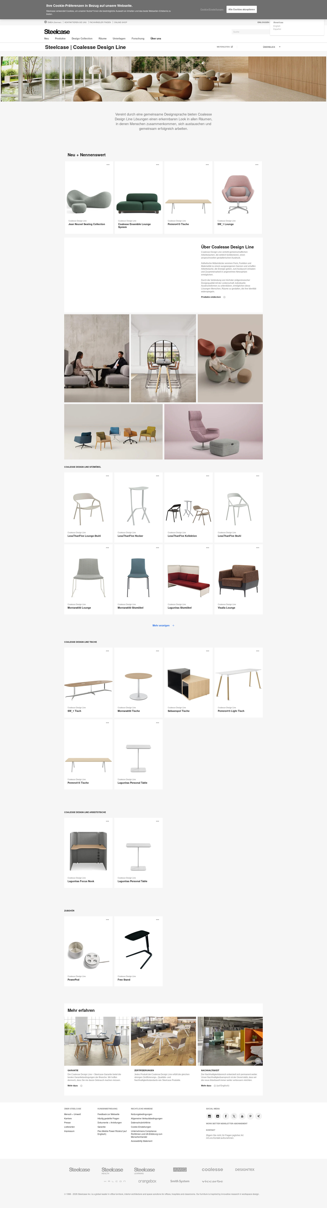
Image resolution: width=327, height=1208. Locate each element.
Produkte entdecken (211, 297)
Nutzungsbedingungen (141, 1114)
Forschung (138, 38)
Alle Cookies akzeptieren (241, 9)
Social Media (213, 1109)
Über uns (156, 38)
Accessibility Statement (141, 1141)
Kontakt (210, 1130)
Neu (46, 38)
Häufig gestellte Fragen (108, 1118)
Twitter (234, 1116)
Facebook (225, 1116)
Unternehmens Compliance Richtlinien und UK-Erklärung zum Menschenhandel (146, 1134)
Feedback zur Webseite (108, 1114)
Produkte (60, 38)
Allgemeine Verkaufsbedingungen (146, 1118)
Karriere (68, 1118)
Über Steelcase (72, 1109)
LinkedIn (217, 1116)
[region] (163, 9)
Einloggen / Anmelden (269, 22)
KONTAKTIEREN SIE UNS (76, 22)
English (276, 25)
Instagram (209, 1116)
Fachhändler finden (100, 22)
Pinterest (250, 1116)
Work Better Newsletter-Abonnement (226, 1124)
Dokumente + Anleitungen (110, 1122)
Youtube (242, 1116)
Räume (103, 38)
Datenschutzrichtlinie (140, 1122)
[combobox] (257, 31)
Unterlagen (119, 38)
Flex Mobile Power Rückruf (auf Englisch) (112, 1132)
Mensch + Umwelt (72, 1114)
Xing (258, 1116)
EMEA (54, 22)
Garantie (102, 1126)
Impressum (69, 1131)
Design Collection (82, 38)
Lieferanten (69, 1126)
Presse (67, 1122)
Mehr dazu (73, 1085)
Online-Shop (120, 22)
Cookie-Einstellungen (141, 1126)
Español (277, 28)
